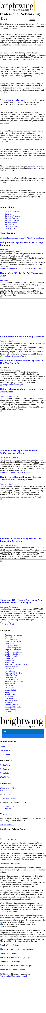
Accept (2, 825)
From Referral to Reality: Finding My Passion (22, 336)
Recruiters (8, 703)
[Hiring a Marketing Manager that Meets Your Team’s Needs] (11, 385)
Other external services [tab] (8, 926)
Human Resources (11, 679)
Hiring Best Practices (12, 675)
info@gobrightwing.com (9, 798)
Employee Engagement (13, 652)
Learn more (9, 825)
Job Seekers (13, 341)
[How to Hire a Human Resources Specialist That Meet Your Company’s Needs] (16, 473)
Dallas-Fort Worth (6, 750)
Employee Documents (13, 650)
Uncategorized (10, 711)
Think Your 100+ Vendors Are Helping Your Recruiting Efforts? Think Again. (21, 601)
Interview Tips (10, 684)
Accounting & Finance (13, 635)
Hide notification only (19, 976)
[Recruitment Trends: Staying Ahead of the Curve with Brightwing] (23, 500)
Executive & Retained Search (16, 665)
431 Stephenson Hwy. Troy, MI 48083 (8, 789)
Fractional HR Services (13, 673)
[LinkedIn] (23, 731)
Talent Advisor (10, 709)
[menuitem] (25, 806)
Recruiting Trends (11, 705)
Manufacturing (10, 690)
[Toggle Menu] (32, 20)
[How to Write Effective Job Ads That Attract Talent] (20, 269)
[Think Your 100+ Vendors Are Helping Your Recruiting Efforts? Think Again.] (23, 561)
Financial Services (11, 667)
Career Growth (10, 643)
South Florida (5, 754)
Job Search (4, 250)
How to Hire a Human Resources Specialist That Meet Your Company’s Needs (20, 478)
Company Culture (11, 646)
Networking (9, 696)
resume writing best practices (16, 100)
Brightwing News (11, 639)
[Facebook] (23, 736)
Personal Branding (12, 700)
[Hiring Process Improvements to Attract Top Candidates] (22, 238)
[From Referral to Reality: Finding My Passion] (23, 298)
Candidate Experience (13, 641)
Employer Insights (11, 656)
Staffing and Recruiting (13, 707)
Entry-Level (9, 662)
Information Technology (14, 681)
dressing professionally (35, 166)
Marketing (8, 692)
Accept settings (5, 976)
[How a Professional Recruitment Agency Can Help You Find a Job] (13, 356)
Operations (9, 698)
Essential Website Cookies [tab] (10, 864)
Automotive (9, 637)
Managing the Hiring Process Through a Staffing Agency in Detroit (19, 451)
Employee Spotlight (12, 654)
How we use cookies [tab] (8, 839)
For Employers (5, 769)
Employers (4, 341)
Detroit (2, 746)
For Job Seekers (6, 765)
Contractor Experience (13, 648)
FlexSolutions (5, 773)
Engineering (9, 660)
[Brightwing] (17, 11)
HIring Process (10, 677)
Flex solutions (10, 671)
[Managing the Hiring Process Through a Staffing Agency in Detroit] (23, 412)
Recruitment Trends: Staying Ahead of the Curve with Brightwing (20, 539)
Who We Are (5, 777)
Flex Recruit (9, 669)
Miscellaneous (10, 694)
